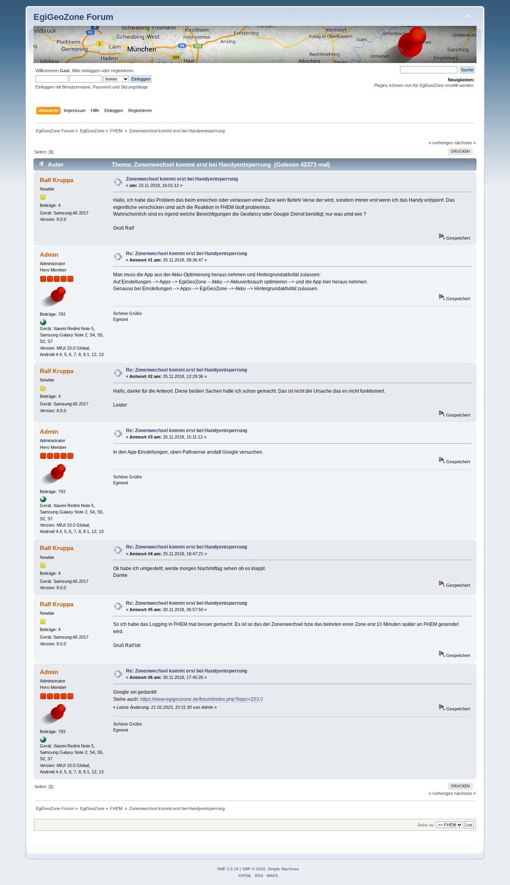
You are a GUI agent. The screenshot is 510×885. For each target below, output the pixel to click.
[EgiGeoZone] (43, 323)
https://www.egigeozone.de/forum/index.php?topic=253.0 (201, 699)
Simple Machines (283, 869)
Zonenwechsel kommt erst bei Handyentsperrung (182, 179)
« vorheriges (441, 142)
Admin (49, 254)
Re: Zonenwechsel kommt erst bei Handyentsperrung (186, 253)
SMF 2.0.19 (228, 869)
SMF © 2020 (253, 869)
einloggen (91, 70)
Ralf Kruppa (56, 180)
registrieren (122, 70)
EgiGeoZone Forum (73, 17)
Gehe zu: (426, 825)
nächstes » (465, 142)
